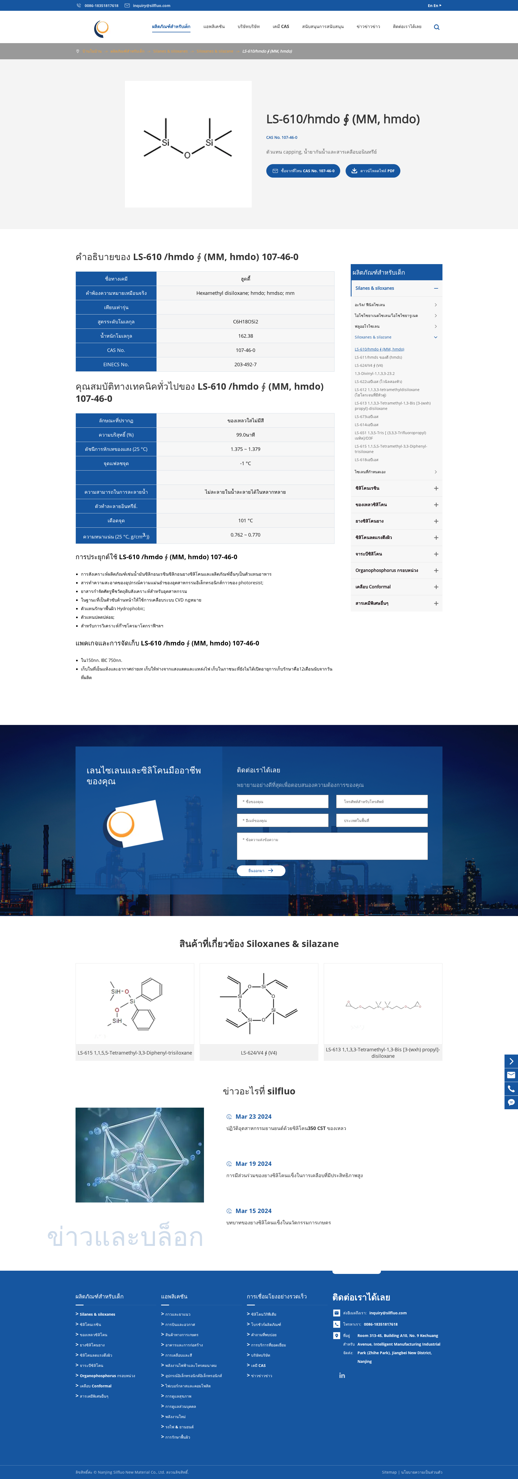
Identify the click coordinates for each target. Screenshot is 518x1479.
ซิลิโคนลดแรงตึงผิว (374, 538)
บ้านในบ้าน (92, 51)
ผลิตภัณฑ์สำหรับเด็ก (171, 26)
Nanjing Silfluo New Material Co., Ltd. (131, 1472)
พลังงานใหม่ (175, 1416)
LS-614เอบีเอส (367, 424)
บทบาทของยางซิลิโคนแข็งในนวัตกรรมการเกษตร (278, 1222)
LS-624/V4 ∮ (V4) (369, 365)
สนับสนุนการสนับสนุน (323, 26)
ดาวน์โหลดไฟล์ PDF (373, 171)
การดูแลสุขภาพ (178, 1396)
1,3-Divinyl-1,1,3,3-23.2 (375, 373)
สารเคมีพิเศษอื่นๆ (372, 603)
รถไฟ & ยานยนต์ (179, 1426)
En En (433, 5)
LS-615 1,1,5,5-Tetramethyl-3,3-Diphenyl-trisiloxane (391, 449)
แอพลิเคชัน (214, 26)
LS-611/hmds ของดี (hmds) (378, 357)
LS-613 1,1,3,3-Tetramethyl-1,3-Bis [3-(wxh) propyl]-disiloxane (393, 405)
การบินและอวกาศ (180, 1324)
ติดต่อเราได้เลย (407, 26)
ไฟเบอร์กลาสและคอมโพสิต (188, 1385)
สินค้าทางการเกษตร (182, 1334)
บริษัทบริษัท (249, 26)
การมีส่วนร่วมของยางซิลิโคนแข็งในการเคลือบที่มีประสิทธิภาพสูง (294, 1175)
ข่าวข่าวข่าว (368, 26)
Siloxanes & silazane (215, 51)
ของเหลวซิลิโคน (371, 505)
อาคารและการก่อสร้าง (184, 1344)
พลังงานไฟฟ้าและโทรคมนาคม (191, 1365)
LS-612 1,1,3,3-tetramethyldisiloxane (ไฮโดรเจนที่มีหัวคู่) (387, 392)
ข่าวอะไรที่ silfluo (259, 1091)
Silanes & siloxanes (170, 51)
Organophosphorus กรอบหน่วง (387, 570)
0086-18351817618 (381, 1324)
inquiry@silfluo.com (388, 1312)
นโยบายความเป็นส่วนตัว (421, 1472)
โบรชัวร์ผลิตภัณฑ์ (266, 1324)
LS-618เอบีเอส (367, 459)
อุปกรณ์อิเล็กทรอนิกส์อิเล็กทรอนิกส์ (193, 1375)
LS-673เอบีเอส (367, 416)
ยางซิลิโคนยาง (370, 521)
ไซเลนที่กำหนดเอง (370, 471)
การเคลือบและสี (178, 1355)
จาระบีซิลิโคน (369, 554)
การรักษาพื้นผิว (177, 1437)
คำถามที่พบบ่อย (264, 1334)
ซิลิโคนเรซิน (367, 488)
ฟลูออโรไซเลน (367, 326)
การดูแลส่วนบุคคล (180, 1406)
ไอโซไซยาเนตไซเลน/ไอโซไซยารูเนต (386, 315)
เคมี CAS (281, 26)
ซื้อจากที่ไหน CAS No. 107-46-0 (303, 171)
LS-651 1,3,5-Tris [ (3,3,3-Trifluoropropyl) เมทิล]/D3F (390, 435)
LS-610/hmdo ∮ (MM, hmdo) (267, 51)
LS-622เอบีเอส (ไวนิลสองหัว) (378, 381)
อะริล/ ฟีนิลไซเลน (370, 304)
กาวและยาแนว (177, 1314)
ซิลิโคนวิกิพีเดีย (263, 1314)
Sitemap (389, 1472)
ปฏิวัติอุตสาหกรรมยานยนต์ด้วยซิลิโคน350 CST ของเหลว (286, 1128)
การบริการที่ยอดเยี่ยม (268, 1344)
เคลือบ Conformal (373, 587)
